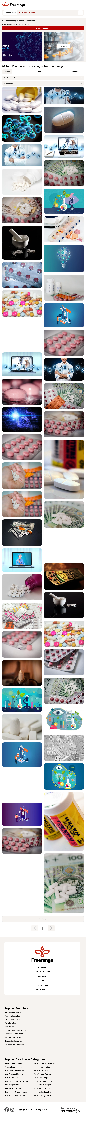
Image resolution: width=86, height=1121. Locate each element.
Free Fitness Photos (42, 1074)
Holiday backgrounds (13, 1041)
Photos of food (10, 1026)
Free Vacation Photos (13, 1088)
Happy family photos (13, 1012)
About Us (42, 967)
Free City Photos (41, 1070)
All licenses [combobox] (8, 83)
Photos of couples (12, 1016)
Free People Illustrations (14, 1095)
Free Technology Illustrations (16, 1081)
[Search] (80, 12)
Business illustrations (13, 1034)
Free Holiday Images (42, 1085)
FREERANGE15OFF (43, 28)
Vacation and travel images (15, 1030)
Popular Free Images (13, 1067)
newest (41, 71)
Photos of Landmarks (43, 1081)
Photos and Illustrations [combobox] (13, 78)
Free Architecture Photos (44, 1063)
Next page (43, 919)
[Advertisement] (22, 334)
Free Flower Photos (42, 1067)
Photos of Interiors (42, 1088)
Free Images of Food (13, 1085)
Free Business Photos (13, 1077)
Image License (42, 976)
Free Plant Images (41, 1077)
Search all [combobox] (9, 12)
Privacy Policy (42, 989)
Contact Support (42, 971)
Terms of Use (42, 985)
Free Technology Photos (44, 1092)
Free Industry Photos (43, 1095)
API (42, 980)
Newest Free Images (13, 1063)
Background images (12, 1037)
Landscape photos (12, 1019)
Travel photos (10, 1023)
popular (7, 71)
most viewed (77, 71)
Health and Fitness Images (15, 1092)
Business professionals (14, 1044)
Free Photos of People (13, 1074)
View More (62, 46)
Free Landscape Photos (14, 1070)
